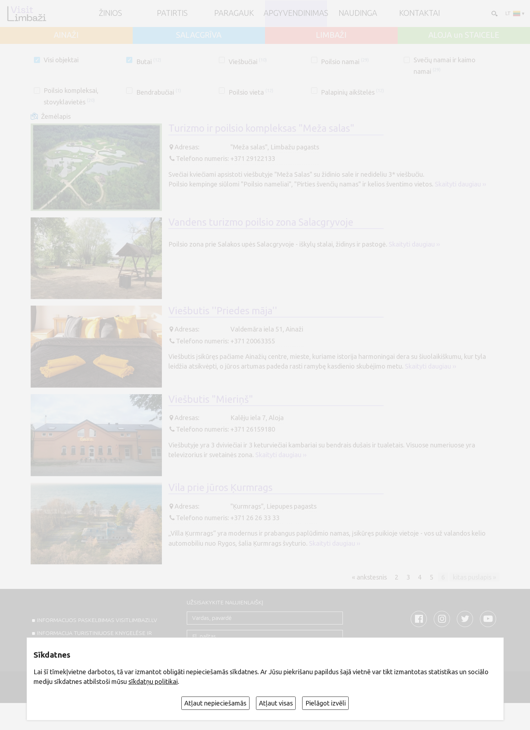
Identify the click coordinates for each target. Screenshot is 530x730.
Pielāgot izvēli (325, 703)
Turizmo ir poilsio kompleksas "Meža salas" (261, 128)
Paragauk (234, 13)
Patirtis (172, 13)
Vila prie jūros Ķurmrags (220, 487)
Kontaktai (419, 13)
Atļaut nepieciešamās (215, 703)
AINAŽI (66, 35)
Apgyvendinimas (296, 13)
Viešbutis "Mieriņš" (210, 399)
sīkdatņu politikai (153, 681)
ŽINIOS (110, 13)
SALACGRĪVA (198, 35)
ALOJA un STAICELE (463, 35)
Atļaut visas (276, 703)
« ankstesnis (369, 577)
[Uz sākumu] (26, 13)
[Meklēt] (494, 13)
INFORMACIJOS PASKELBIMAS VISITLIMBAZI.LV (97, 620)
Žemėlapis (56, 116)
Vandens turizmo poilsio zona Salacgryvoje (260, 222)
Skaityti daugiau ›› (460, 184)
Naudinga (358, 13)
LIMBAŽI (331, 35)
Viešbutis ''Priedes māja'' (222, 310)
